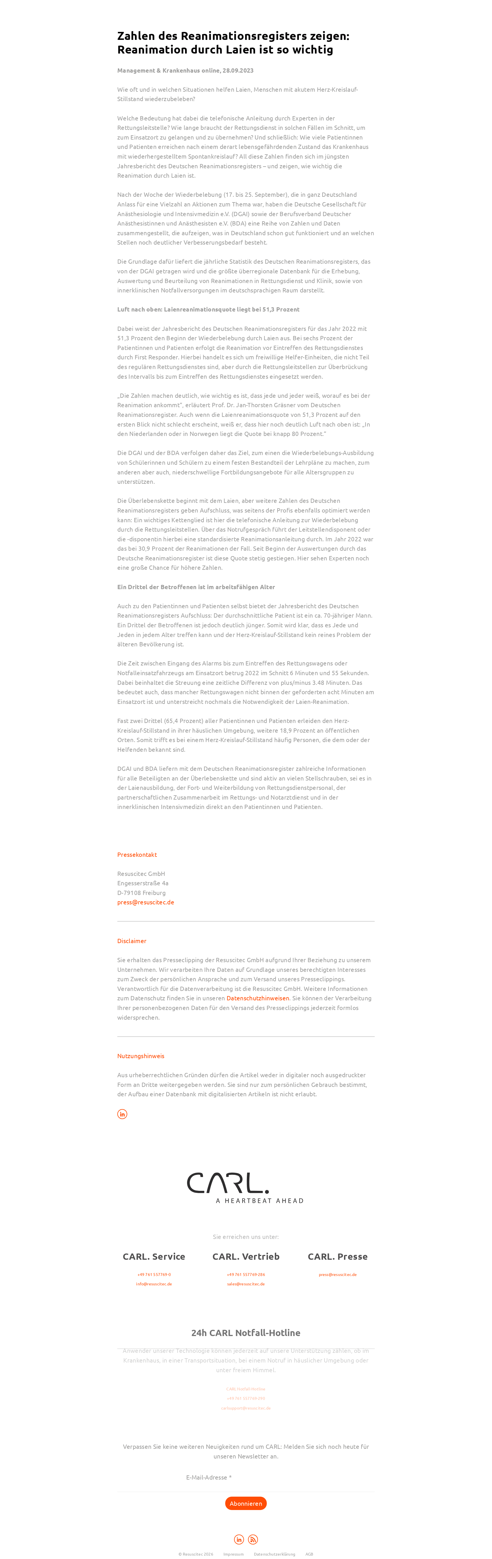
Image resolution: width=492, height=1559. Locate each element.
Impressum (234, 1553)
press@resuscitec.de (145, 902)
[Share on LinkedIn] (122, 1114)
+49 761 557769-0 (154, 1274)
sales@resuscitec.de (246, 1283)
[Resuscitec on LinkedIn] (239, 1538)
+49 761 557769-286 (246, 1274)
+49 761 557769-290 (246, 1398)
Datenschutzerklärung (274, 1553)
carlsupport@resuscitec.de (246, 1407)
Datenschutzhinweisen (258, 997)
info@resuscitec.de (154, 1283)
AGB (309, 1553)
